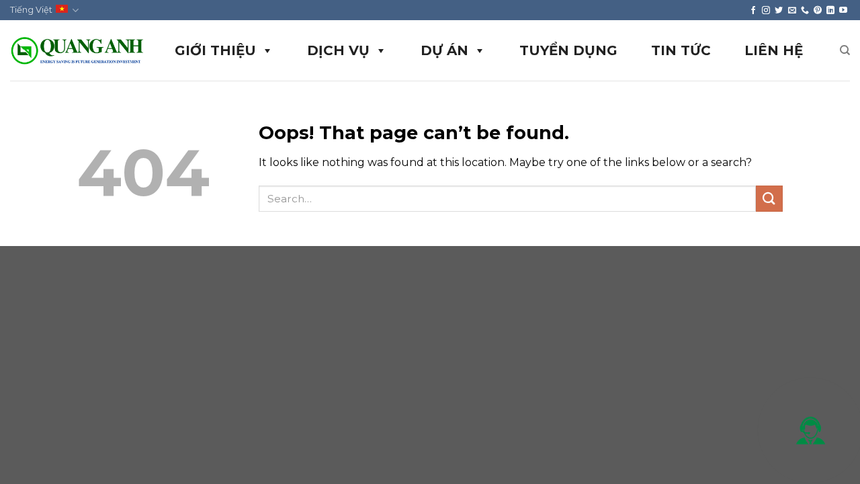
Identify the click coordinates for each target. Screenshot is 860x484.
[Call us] (805, 10)
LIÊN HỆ (773, 50)
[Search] (845, 50)
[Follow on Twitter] (779, 10)
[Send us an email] (792, 10)
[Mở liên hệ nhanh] (810, 430)
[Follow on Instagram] (766, 10)
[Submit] (769, 199)
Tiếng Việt (31, 10)
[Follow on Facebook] (753, 10)
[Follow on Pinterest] (818, 10)
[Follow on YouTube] (843, 10)
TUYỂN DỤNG (568, 50)
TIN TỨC (681, 50)
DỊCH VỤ (338, 50)
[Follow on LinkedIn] (830, 10)
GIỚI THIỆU (215, 50)
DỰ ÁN (444, 50)
